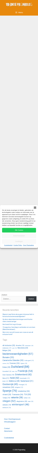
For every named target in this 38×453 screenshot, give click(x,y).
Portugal (23, 384)
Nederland (26, 381)
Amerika (20, 345)
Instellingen (19, 241)
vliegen (9, 400)
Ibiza (6, 378)
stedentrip (24, 391)
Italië (14, 378)
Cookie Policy (17, 245)
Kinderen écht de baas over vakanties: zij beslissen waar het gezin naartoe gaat (19, 37)
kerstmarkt (25, 378)
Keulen (16, 280)
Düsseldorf (7, 371)
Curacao (15, 363)
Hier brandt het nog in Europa (12, 324)
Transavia (17, 394)
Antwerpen (29, 345)
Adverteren (8, 431)
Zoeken (4, 295)
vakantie (17, 397)
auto (14, 348)
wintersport (20, 404)
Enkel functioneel (19, 236)
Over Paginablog (28, 245)
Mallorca (14, 381)
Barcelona (23, 348)
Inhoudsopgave (10, 422)
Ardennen (7, 348)
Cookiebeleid (8, 245)
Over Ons (7, 419)
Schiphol (19, 387)
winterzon (7, 407)
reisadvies (8, 387)
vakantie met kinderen (25, 113)
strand (7, 394)
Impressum (16, 419)
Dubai (6, 367)
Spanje (10, 390)
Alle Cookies (19, 230)
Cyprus (23, 363)
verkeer (27, 398)
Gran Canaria (8, 375)
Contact (7, 428)
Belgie (7, 350)
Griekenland (20, 200)
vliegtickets (21, 401)
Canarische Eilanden (13, 360)
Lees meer (9, 102)
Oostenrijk (10, 384)
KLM (5, 381)
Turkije (6, 398)
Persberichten (10, 110)
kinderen (8, 113)
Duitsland (8, 280)
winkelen (7, 405)
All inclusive (9, 197)
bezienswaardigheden (18, 353)
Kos (4, 203)
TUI (14, 113)
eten (14, 371)
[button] (35, 208)
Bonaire (8, 357)
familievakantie (11, 283)
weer (30, 401)
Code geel (29, 360)
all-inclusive (9, 200)
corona (6, 363)
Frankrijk (25, 370)
